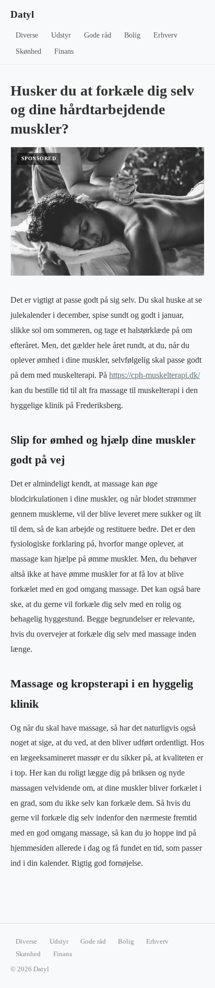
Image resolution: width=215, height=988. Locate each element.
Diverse (27, 35)
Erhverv (165, 35)
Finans (64, 51)
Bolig (132, 35)
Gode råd (97, 35)
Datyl (22, 14)
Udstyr (61, 35)
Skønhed (28, 51)
